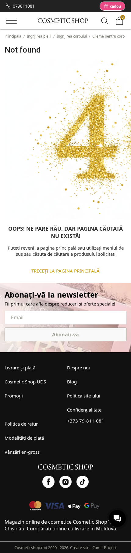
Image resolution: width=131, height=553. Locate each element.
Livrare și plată (20, 367)
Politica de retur (21, 424)
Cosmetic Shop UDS (25, 382)
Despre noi (78, 367)
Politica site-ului (83, 396)
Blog (72, 382)
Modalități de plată (24, 438)
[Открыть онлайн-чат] (117, 518)
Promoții (14, 396)
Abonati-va (65, 334)
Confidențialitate (84, 410)
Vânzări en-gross (22, 452)
